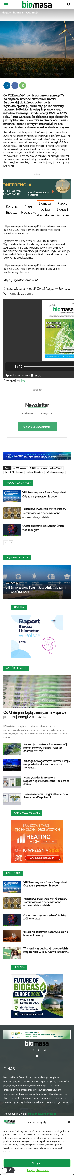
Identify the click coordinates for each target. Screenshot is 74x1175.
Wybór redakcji (16, 668)
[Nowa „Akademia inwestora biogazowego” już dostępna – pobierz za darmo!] (12, 782)
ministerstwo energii (55, 472)
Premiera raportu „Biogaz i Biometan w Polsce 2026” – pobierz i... (45, 796)
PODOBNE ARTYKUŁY (18, 483)
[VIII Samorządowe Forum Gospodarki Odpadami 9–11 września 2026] (12, 496)
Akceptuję (37, 1163)
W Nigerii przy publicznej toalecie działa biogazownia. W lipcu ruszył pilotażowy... (46, 950)
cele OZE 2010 (56, 468)
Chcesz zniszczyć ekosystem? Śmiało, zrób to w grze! (43, 528)
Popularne (13, 873)
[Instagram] (33, 1050)
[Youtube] (37, 1056)
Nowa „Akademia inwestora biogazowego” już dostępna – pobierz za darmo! (46, 781)
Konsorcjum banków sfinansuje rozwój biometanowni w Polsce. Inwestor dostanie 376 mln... (45, 747)
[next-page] (11, 542)
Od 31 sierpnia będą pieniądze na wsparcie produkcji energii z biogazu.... (34, 715)
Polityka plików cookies (38, 1170)
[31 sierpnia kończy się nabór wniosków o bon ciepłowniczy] (12, 936)
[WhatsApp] (22, 85)
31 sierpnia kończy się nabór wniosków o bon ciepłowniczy (46, 934)
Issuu (24, 381)
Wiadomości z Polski (29, 62)
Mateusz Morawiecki (35, 472)
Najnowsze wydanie (27, 813)
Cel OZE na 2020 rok (38, 468)
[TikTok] (45, 1050)
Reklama (19, 607)
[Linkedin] (6, 85)
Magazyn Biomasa (12, 12)
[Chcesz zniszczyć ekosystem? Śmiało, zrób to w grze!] (12, 530)
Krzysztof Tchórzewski (14, 472)
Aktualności (32, 12)
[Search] (69, 4)
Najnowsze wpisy (17, 558)
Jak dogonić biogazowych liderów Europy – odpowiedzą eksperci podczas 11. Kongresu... (46, 764)
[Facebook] (14, 85)
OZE (17, 62)
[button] (69, 1122)
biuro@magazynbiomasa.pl (42, 1114)
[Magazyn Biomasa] (37, 1043)
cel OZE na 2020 (19, 468)
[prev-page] (5, 542)
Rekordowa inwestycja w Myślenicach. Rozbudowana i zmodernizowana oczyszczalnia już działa (44, 513)
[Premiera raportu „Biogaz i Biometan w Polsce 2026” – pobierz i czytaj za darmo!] (12, 799)
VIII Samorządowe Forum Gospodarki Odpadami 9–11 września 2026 (44, 494)
